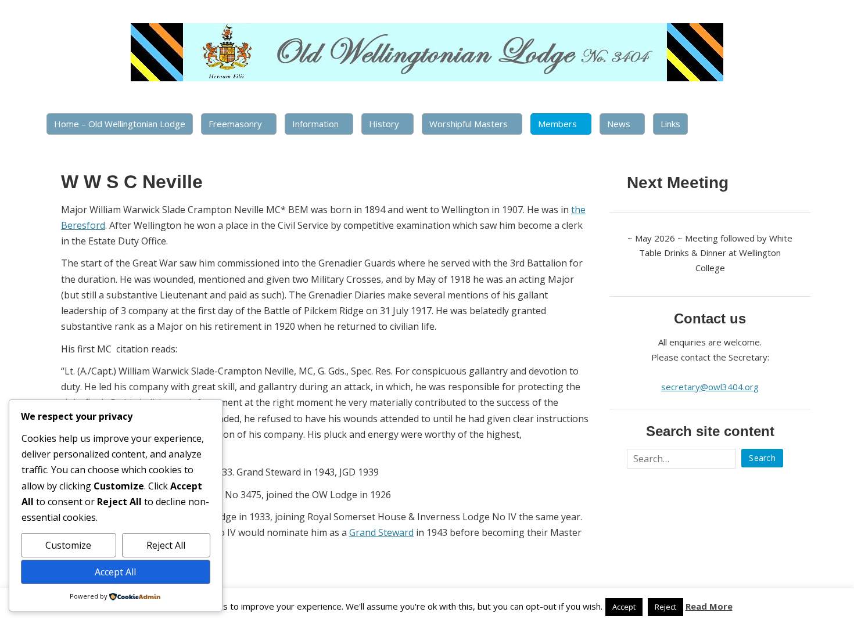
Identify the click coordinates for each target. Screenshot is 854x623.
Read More (709, 606)
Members (557, 123)
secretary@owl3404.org (710, 386)
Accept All (115, 572)
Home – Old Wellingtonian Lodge (119, 123)
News (618, 123)
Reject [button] (665, 607)
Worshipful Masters (468, 123)
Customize (68, 545)
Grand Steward (381, 532)
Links (670, 123)
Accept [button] (624, 607)
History (384, 123)
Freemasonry (235, 123)
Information (315, 123)
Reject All (165, 545)
